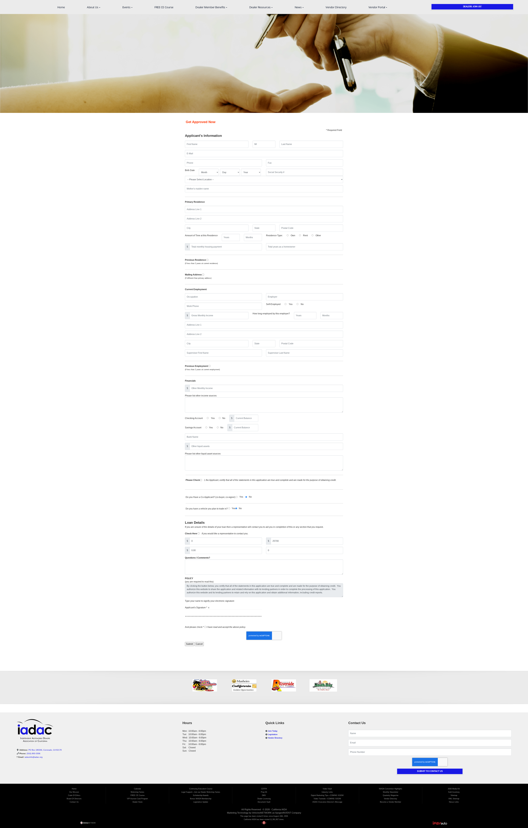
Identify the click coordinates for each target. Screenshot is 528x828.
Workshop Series (137, 792)
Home (61, 7)
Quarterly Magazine (390, 795)
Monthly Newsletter (390, 792)
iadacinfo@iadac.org (33, 757)
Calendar (137, 789)
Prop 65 (264, 792)
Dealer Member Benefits (210, 7)
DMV (264, 795)
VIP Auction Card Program (137, 799)
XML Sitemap (453, 799)
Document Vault (264, 802)
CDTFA (264, 789)
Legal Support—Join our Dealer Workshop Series (200, 792)
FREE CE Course (163, 7)
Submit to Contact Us (430, 771)
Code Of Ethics (74, 795)
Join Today (272, 731)
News (298, 7)
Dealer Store (137, 802)
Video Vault (327, 789)
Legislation (272, 734)
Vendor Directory (336, 7)
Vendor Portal (377, 7)
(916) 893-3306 (33, 753)
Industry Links (327, 792)
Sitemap (454, 795)
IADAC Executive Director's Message (327, 802)
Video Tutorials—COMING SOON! (327, 799)
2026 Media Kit (454, 789)
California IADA (279, 809)
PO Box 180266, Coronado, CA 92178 (45, 750)
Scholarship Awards (201, 795)
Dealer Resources (260, 7)
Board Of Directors (74, 799)
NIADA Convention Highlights (390, 789)
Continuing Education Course (200, 789)
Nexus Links (454, 802)
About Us (93, 7)
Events (126, 7)
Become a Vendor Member (390, 802)
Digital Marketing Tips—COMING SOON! (327, 795)
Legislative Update (200, 802)
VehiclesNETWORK (262, 813)
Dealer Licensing (264, 799)
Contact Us (74, 802)
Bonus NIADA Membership (200, 799)
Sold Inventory (454, 792)
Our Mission (74, 792)
